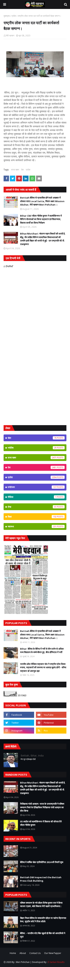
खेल (32, 437)
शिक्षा (32, 516)
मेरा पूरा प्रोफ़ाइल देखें (28, 759)
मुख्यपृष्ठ (7, 15)
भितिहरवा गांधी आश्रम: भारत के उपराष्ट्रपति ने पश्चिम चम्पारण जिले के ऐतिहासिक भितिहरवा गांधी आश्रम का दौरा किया (42, 807)
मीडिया (32, 497)
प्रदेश (13, 15)
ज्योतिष (32, 447)
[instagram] (19, 730)
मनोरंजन (32, 487)
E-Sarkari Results (56, 962)
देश (22, 169)
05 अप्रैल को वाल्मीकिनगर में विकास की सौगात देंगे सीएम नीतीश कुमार (41, 823)
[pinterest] (51, 723)
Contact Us (35, 953)
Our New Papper (52, 953)
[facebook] (19, 715)
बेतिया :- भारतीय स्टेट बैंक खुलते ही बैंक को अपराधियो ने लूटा (42, 935)
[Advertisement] (35, 385)
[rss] (51, 730)
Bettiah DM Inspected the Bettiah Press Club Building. (40, 879)
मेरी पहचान (10, 35)
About (23, 953)
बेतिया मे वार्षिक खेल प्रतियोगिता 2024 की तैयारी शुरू (41, 862)
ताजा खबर (15, 169)
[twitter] (19, 723)
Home (13, 953)
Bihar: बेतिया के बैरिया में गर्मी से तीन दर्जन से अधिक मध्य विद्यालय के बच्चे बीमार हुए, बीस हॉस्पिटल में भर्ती (42, 650)
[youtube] (51, 715)
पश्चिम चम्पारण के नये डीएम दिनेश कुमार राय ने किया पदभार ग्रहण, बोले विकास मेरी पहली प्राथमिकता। (41, 904)
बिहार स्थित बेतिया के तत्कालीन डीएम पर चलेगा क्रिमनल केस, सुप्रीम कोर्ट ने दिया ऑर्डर (43, 919)
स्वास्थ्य (32, 526)
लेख (32, 506)
